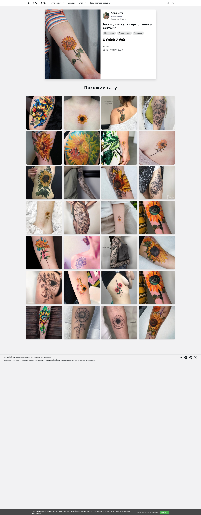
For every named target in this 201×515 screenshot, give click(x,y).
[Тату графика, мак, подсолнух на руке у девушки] (82, 182)
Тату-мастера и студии (100, 3)
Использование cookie (86, 360)
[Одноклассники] (107, 39)
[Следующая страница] (95, 44)
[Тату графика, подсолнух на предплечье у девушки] (82, 322)
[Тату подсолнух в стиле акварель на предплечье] (44, 252)
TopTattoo (16, 357)
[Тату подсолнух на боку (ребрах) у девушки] (157, 147)
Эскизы (71, 3)
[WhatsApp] (120, 39)
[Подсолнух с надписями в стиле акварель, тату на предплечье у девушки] (82, 287)
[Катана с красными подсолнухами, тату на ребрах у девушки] (119, 287)
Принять (164, 512)
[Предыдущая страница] (50, 44)
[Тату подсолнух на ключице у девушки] (82, 252)
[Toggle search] (168, 3)
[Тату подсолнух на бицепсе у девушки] (119, 182)
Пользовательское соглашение (32, 360)
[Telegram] (110, 39)
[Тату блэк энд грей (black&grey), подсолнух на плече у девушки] (157, 113)
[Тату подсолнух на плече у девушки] (44, 147)
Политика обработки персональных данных (61, 360)
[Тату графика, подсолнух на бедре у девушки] (157, 182)
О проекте (7, 360)
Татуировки (55, 3)
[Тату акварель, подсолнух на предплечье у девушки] (157, 287)
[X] (113, 39)
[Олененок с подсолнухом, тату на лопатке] (119, 113)
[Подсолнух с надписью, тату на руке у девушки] (119, 147)
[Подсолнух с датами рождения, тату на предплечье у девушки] (119, 322)
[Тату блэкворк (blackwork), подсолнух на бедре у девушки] (44, 287)
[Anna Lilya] (106, 15)
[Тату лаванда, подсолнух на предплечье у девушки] (157, 322)
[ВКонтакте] (104, 39)
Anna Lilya (117, 12)
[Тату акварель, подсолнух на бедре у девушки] (44, 113)
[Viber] (117, 39)
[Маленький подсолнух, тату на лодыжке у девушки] (44, 217)
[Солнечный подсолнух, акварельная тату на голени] (44, 322)
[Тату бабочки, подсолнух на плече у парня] (82, 147)
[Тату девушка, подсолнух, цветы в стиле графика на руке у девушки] (119, 252)
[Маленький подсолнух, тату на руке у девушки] (119, 217)
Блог (81, 3)
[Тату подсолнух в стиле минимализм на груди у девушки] (82, 113)
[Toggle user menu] (172, 3)
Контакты (16, 360)
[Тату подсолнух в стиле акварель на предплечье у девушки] (157, 217)
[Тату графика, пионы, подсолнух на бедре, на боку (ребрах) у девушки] (82, 217)
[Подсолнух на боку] (44, 182)
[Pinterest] (123, 39)
